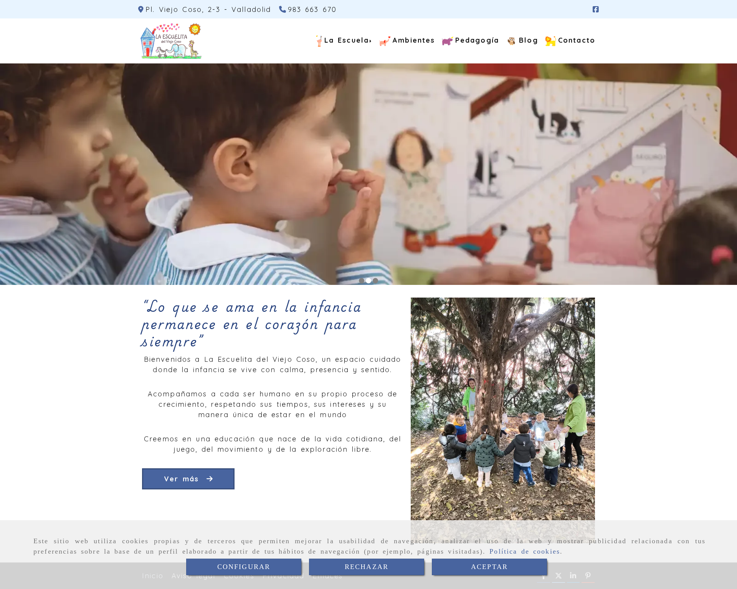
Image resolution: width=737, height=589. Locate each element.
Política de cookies (524, 551)
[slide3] (375, 280)
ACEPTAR (489, 567)
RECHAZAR (366, 567)
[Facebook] (596, 9)
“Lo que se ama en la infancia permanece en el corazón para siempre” (252, 323)
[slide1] (361, 280)
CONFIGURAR (244, 567)
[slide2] (368, 280)
